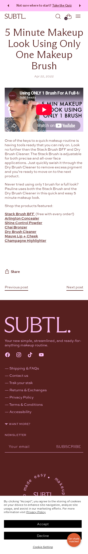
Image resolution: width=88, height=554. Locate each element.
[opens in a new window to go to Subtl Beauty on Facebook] (7, 355)
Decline (43, 535)
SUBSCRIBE (68, 446)
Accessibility (20, 411)
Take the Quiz (62, 5)
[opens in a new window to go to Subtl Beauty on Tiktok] (30, 355)
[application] (74, 540)
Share (15, 271)
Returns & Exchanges (28, 389)
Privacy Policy (36, 512)
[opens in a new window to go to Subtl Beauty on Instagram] (19, 355)
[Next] (81, 5)
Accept (43, 523)
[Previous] (7, 5)
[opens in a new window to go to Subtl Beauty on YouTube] (41, 355)
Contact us (18, 375)
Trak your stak (21, 382)
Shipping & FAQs (24, 368)
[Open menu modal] (78, 16)
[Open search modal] (58, 16)
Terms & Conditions (26, 404)
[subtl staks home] (15, 16)
